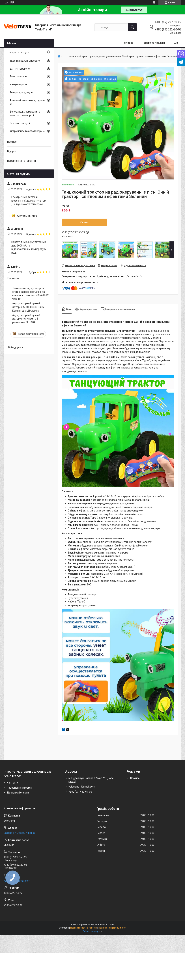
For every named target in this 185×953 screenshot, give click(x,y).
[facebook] (63, 729)
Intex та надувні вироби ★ (25, 60)
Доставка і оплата (18, 792)
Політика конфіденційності (112, 928)
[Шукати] (132, 27)
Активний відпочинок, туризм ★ (27, 102)
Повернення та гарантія (21, 160)
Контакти (12, 782)
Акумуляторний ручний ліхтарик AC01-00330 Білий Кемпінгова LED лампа (28, 307)
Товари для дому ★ (21, 92)
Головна (128, 42)
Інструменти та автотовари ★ (27, 131)
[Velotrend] (18, 27)
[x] (67, 729)
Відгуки (11, 151)
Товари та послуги (153, 42)
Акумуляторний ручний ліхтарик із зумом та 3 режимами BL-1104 (26, 319)
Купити (84, 222)
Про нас (11, 141)
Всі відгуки (14, 347)
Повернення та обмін (19, 787)
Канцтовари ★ (18, 84)
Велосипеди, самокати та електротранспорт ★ (25, 113)
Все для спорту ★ (20, 123)
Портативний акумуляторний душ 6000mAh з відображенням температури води (28, 247)
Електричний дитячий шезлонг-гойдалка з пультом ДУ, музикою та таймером (28, 201)
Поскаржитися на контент (83, 928)
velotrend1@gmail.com (81, 786)
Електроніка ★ (18, 76)
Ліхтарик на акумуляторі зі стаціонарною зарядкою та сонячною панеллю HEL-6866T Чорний (30, 293)
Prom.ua (110, 924)
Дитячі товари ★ (20, 68)
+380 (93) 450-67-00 (80, 791)
